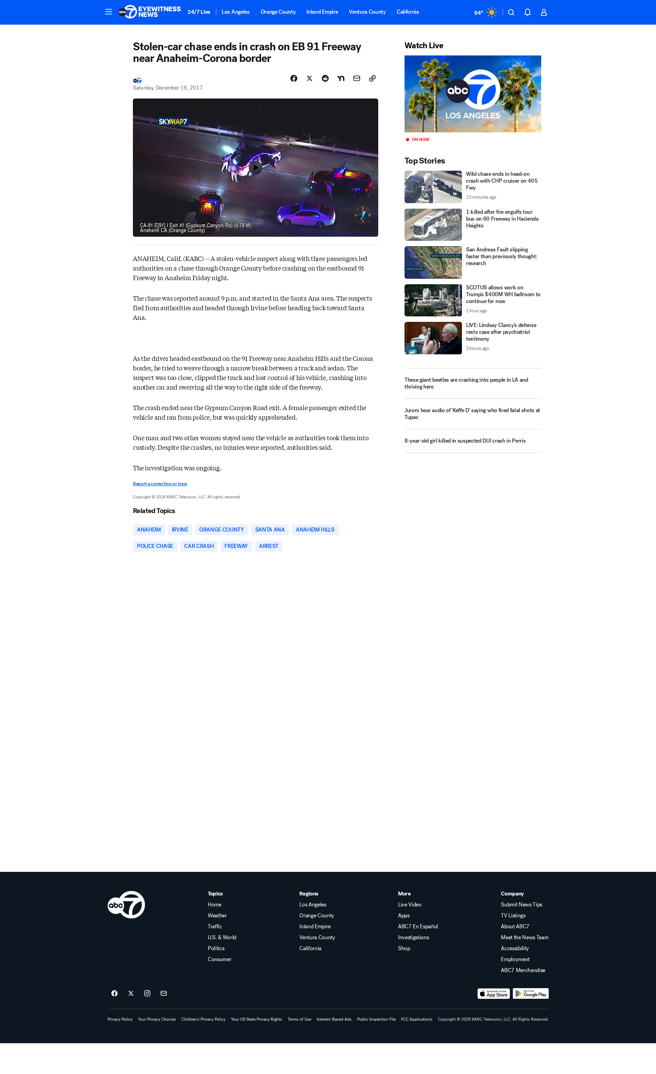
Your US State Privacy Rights (256, 1019)
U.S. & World (222, 937)
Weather (217, 915)
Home (214, 904)
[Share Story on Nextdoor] (341, 78)
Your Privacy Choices (157, 1019)
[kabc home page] (126, 904)
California (408, 11)
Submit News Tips (521, 904)
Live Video (410, 904)
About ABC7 (515, 926)
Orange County (278, 11)
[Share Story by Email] (357, 78)
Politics (216, 948)
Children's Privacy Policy (203, 1019)
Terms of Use (299, 1019)
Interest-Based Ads (334, 1019)
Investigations (413, 937)
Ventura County (367, 11)
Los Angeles (235, 11)
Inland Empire (322, 11)
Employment (515, 959)
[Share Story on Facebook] (294, 78)
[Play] (473, 93)
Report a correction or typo (160, 484)
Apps (404, 915)
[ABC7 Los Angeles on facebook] (114, 993)
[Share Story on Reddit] (325, 78)
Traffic (215, 926)
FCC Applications (417, 1019)
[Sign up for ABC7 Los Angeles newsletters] (163, 993)
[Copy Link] (372, 78)
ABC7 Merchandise (523, 970)
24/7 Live (199, 11)
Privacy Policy (120, 1019)
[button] (108, 11)
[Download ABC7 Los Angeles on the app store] (493, 993)
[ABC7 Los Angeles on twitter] (131, 993)
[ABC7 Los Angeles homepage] (150, 12)
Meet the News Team (524, 937)
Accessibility (515, 948)
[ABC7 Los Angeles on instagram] (147, 993)
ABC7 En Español (418, 926)
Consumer (219, 959)
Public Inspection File (376, 1019)
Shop (404, 948)
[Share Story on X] (309, 78)
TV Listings (513, 915)
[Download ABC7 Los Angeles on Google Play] (531, 993)
